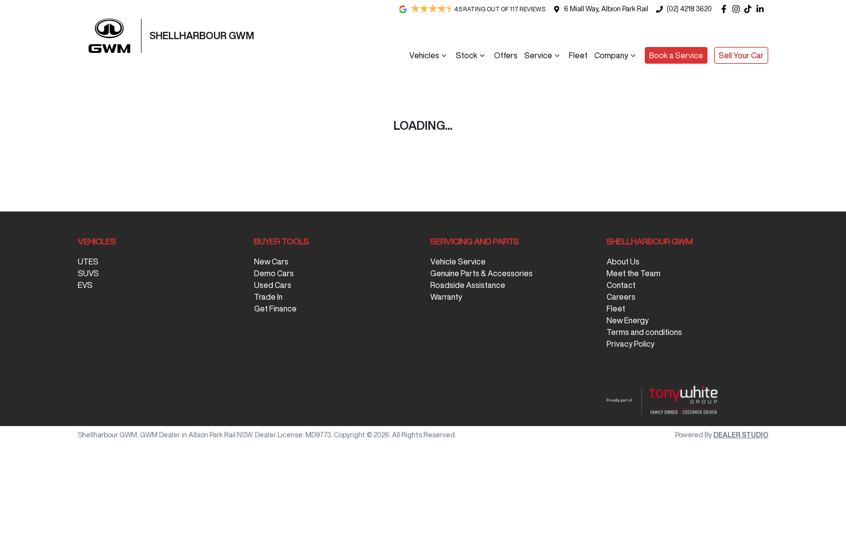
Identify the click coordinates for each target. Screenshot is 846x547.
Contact (621, 285)
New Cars (271, 261)
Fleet (578, 55)
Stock (466, 55)
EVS (85, 285)
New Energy (628, 320)
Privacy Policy (631, 344)
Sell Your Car (741, 55)
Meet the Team (633, 273)
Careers (621, 297)
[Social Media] (750, 9)
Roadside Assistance (467, 285)
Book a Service (676, 55)
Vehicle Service (458, 261)
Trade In (268, 297)
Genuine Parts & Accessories (481, 273)
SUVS (88, 273)
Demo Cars (274, 273)
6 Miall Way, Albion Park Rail (606, 8)
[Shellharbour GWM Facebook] (726, 9)
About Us (623, 261)
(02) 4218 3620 (689, 8)
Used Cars (272, 285)
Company (611, 55)
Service (538, 55)
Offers (505, 55)
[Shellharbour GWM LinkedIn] (762, 9)
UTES (88, 261)
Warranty (446, 297)
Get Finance (275, 308)
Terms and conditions (644, 332)
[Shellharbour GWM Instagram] (738, 9)
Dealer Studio (740, 434)
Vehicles (424, 55)
